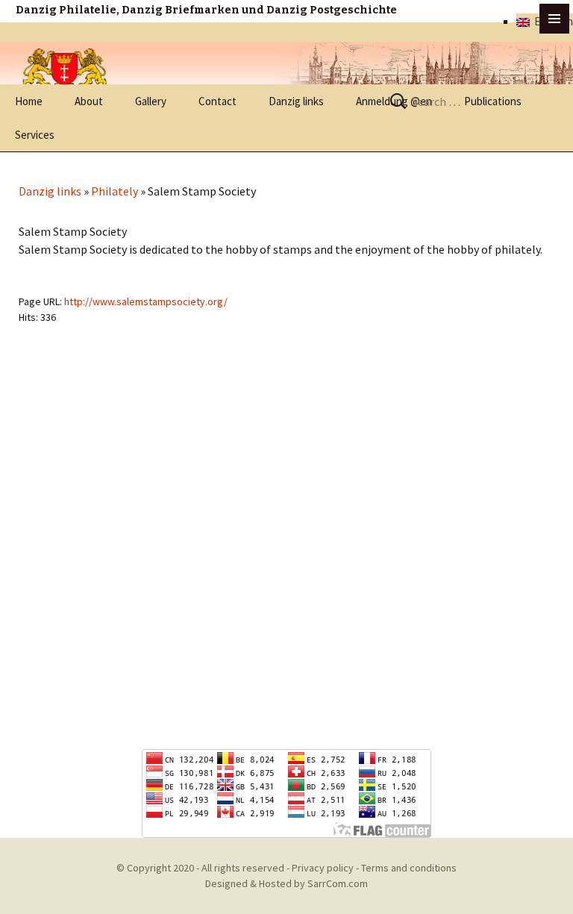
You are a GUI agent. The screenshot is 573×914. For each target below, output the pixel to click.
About (89, 101)
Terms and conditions (409, 867)
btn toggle (554, 19)
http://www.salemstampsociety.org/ (146, 301)
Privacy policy (323, 867)
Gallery (150, 101)
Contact (217, 101)
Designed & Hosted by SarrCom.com (286, 883)
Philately (114, 191)
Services (34, 135)
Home (29, 101)
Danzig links (296, 101)
